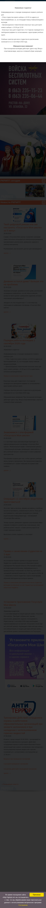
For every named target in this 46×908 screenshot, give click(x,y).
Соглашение (23, 905)
